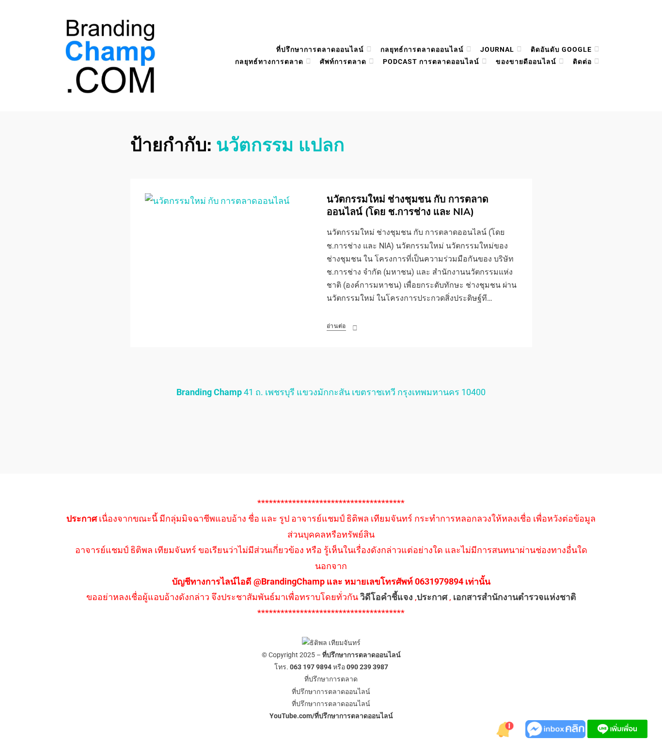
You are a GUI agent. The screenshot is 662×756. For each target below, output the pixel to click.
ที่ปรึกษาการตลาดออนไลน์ (320, 49)
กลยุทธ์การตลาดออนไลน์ (422, 49)
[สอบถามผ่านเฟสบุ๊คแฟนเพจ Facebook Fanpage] (556, 728)
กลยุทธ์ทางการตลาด (269, 61)
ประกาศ (432, 597)
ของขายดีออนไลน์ (526, 61)
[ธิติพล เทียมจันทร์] (506, 728)
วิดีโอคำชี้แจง (386, 597)
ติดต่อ (582, 61)
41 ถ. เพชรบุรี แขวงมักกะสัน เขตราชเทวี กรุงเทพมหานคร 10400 (331, 392)
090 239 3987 (367, 667)
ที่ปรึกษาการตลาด (331, 679)
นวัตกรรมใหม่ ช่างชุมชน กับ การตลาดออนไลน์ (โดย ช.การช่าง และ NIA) (408, 205)
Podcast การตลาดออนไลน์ (431, 61)
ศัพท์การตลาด (343, 61)
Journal (497, 49)
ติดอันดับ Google (561, 49)
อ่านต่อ (337, 326)
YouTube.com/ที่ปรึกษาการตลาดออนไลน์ (331, 716)
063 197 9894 (310, 667)
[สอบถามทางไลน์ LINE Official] (617, 728)
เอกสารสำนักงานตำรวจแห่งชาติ (514, 597)
